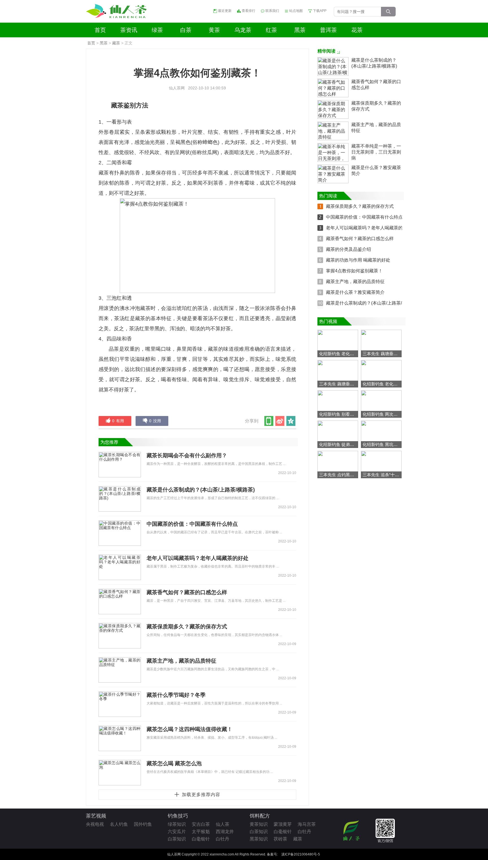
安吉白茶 (201, 824)
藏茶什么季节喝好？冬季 (176, 695)
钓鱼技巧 (178, 816)
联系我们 (272, 11)
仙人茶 (222, 824)
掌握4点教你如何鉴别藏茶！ (354, 270)
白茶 (185, 30)
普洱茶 (328, 30)
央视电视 (95, 824)
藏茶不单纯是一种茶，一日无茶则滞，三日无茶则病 (376, 152)
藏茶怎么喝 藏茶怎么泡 (174, 763)
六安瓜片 (177, 831)
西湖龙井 (225, 831)
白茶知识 (177, 839)
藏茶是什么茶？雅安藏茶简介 (376, 170)
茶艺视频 (96, 816)
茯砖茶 (280, 839)
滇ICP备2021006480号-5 (300, 854)
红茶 (271, 30)
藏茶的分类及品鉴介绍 (348, 249)
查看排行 (248, 11)
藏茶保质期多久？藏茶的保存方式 (187, 627)
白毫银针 (201, 839)
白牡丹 (222, 839)
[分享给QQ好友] (291, 421)
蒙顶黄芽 (283, 824)
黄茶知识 (259, 824)
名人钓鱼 (119, 824)
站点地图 (296, 11)
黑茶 (300, 30)
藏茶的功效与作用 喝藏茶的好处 (358, 260)
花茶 (357, 30)
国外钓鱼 (143, 824)
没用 (155, 421)
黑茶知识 (259, 839)
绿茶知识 (177, 824)
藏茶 (116, 43)
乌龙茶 (242, 30)
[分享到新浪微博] (280, 421)
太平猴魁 (201, 831)
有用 (118, 421)
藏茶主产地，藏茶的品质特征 (181, 661)
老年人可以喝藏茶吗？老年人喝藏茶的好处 (198, 558)
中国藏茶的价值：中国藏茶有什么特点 (192, 524)
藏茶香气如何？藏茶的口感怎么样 (187, 592)
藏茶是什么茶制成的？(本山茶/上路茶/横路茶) (201, 490)
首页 (100, 30)
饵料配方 (260, 816)
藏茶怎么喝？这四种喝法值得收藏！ (189, 729)
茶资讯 (128, 30)
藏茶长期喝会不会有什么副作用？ (187, 455)
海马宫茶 (307, 824)
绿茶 (157, 30)
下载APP (319, 11)
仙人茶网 (177, 88)
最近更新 (225, 11)
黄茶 (214, 30)
